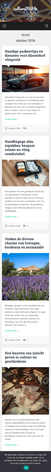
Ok (26, 468)
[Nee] (47, 461)
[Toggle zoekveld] (46, 26)
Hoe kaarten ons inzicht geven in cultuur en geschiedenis (24, 357)
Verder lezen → (12, 119)
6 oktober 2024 (14, 128)
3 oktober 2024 (14, 340)
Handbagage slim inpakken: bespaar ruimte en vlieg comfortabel (20, 147)
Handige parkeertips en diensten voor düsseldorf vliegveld (25, 55)
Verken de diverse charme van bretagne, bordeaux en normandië (24, 243)
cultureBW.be (25, 8)
